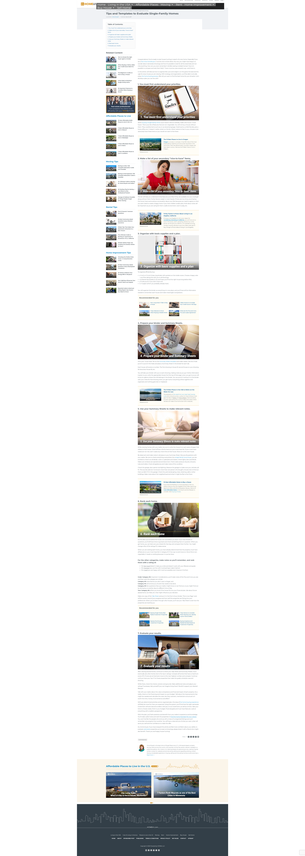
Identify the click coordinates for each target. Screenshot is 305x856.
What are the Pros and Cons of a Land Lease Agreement (188, 311)
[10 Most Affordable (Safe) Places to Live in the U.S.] (111, 122)
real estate (147, 729)
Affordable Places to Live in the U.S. (128, 766)
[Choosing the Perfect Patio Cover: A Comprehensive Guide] (111, 259)
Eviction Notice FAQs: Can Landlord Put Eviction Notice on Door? (126, 244)
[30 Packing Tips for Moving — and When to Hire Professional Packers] (111, 191)
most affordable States (170, 490)
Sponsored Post (128, 838)
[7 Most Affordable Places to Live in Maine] (111, 146)
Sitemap (190, 838)
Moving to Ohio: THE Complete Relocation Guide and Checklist (126, 167)
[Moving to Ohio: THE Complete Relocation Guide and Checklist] (111, 168)
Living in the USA (119, 4)
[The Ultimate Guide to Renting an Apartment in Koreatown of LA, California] (111, 237)
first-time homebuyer (148, 61)
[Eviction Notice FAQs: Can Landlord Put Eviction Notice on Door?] (111, 245)
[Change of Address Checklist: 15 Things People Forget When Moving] (111, 199)
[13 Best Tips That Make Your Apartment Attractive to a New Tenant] (111, 229)
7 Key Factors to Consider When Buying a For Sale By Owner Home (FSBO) (188, 614)
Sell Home (124, 7)
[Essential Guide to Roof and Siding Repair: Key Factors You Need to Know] (111, 290)
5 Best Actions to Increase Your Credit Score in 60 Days (188, 303)
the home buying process (150, 76)
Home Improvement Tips (118, 253)
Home (101, 4)
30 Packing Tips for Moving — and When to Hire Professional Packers (126, 191)
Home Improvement (198, 4)
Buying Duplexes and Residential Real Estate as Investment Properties (187, 622)
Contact (183, 838)
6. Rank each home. (113, 43)
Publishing (140, 838)
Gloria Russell (115, 16)
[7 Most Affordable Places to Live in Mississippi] (111, 138)
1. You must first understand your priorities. (120, 28)
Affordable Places (147, 4)
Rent (179, 4)
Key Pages (175, 838)
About (119, 838)
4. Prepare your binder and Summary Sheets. (120, 37)
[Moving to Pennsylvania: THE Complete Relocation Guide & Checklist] (111, 176)
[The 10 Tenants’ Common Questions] (111, 213)
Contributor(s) (143, 739)
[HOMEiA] (88, 4)
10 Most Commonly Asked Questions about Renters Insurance (125, 221)
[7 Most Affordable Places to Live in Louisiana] (111, 154)
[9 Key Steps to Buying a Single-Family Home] (111, 83)
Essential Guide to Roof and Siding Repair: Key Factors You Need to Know (126, 290)
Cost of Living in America (130, 835)
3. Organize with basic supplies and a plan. (119, 34)
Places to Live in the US (146, 835)
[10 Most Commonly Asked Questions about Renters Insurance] (111, 221)
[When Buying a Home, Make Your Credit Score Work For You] (111, 67)
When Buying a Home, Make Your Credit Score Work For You (126, 66)
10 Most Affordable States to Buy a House (177, 482)
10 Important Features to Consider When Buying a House (125, 90)
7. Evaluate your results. (114, 45)
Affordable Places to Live (118, 116)
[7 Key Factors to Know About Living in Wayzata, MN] (176, 785)
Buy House (104, 7)
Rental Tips (111, 207)
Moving (165, 4)
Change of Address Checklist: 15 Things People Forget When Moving (126, 198)
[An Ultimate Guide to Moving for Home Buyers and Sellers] (111, 183)
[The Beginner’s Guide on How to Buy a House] (111, 75)
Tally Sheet (155, 596)
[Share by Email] (198, 736)
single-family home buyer (183, 457)
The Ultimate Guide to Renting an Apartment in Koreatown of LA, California (126, 236)
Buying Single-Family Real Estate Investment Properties (158, 613)
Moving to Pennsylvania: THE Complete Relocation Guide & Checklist (126, 175)
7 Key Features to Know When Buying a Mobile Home (158, 311)
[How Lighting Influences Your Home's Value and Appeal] (111, 282)
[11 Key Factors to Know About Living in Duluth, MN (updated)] (128, 785)
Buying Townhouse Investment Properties (156, 622)
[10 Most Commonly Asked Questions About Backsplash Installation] (111, 267)
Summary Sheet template (167, 361)
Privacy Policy (165, 838)
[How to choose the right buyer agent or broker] (111, 59)
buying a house (176, 491)
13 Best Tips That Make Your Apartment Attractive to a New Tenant (126, 228)
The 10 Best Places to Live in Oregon (176, 139)
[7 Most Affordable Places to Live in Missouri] (111, 130)
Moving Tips (112, 161)
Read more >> (150, 755)
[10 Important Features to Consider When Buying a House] (111, 90)
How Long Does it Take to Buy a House (159, 303)
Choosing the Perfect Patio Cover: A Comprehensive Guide (126, 258)
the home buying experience (189, 702)
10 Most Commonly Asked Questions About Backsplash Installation (126, 266)
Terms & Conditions (152, 838)
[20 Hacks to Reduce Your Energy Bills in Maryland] (111, 275)
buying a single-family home (151, 122)
